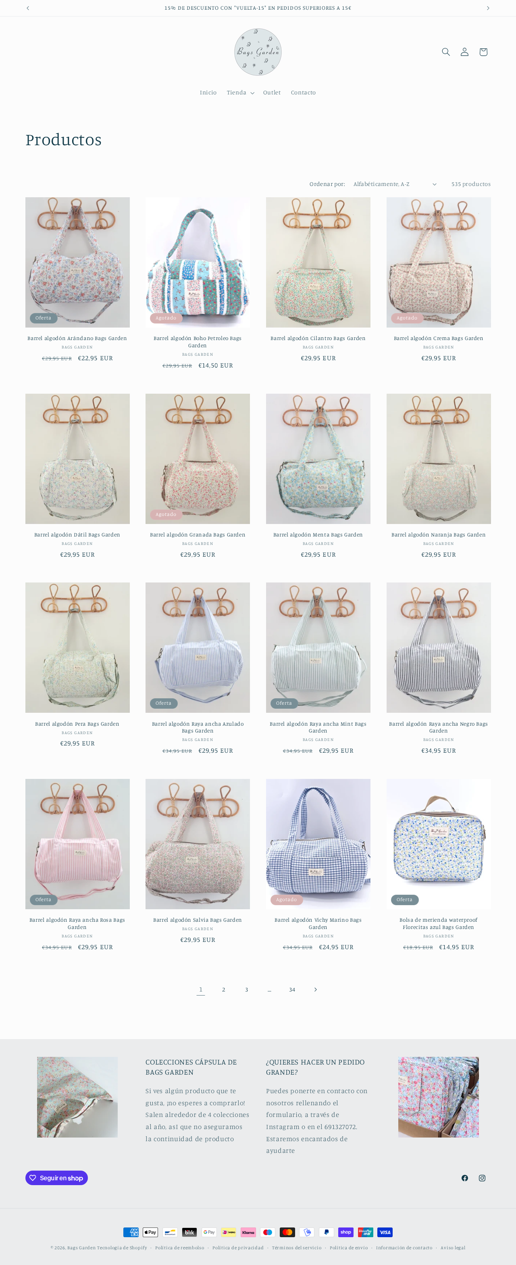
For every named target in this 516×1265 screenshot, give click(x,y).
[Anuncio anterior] (28, 8)
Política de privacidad (238, 1247)
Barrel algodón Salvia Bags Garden (197, 919)
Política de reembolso (179, 1247)
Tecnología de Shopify (122, 1247)
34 (292, 989)
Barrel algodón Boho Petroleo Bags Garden (198, 342)
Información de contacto (404, 1247)
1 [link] (201, 989)
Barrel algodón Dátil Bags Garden (77, 534)
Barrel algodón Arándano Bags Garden (77, 338)
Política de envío (349, 1247)
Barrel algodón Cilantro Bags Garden (318, 338)
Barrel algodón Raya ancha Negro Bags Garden (438, 727)
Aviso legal (453, 1247)
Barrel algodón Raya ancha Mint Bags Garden (318, 727)
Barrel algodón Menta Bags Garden (318, 534)
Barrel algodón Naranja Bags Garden (438, 534)
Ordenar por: (327, 183)
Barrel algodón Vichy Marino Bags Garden (318, 923)
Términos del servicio (296, 1247)
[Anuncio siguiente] (488, 8)
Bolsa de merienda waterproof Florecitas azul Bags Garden (438, 923)
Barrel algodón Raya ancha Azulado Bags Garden (198, 727)
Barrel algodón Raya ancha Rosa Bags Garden (77, 923)
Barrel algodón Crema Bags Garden (439, 338)
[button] (240, 93)
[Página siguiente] (315, 989)
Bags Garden (81, 1247)
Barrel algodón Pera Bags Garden (77, 723)
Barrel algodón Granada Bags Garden (198, 534)
